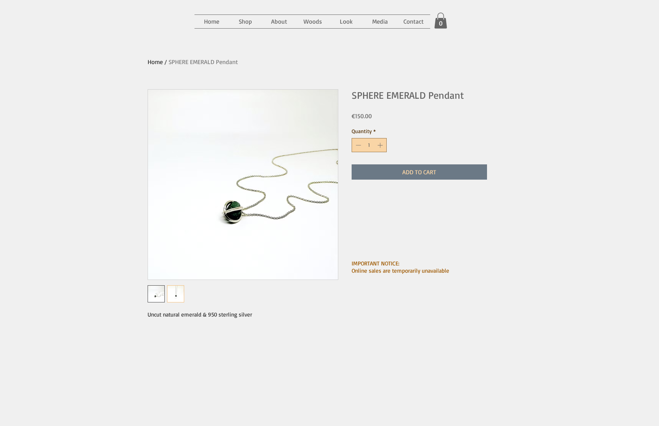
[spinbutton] (369, 145)
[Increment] (381, 145)
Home (155, 62)
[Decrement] (357, 145)
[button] (380, 21)
